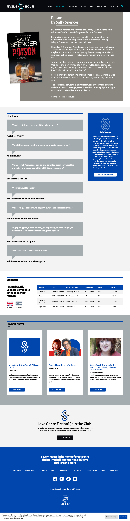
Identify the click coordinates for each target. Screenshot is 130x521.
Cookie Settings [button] (111, 517)
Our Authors (72, 6)
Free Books (101, 6)
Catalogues (77, 470)
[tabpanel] (24, 362)
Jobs (103, 470)
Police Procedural (66, 96)
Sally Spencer (67, 22)
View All (9, 326)
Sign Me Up (65, 438)
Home (50, 6)
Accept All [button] (123, 517)
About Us (83, 6)
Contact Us (113, 6)
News (92, 6)
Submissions (92, 470)
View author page (105, 175)
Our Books (59, 6)
